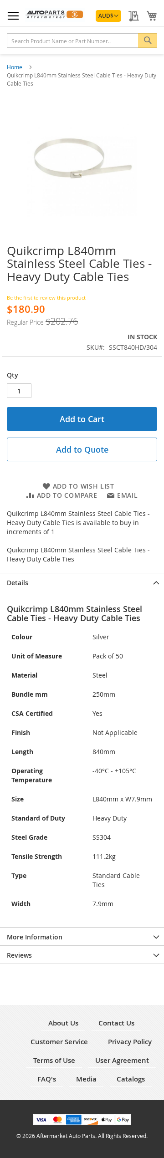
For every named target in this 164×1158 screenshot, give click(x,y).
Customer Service (59, 1041)
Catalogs (131, 1079)
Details (17, 582)
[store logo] (55, 15)
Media (86, 1079)
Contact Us (116, 1023)
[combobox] (82, 40)
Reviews (19, 955)
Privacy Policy (130, 1041)
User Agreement (122, 1060)
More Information (34, 937)
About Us (63, 1023)
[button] (108, 16)
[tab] (82, 582)
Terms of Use (54, 1060)
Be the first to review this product (46, 297)
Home (15, 67)
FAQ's (46, 1079)
